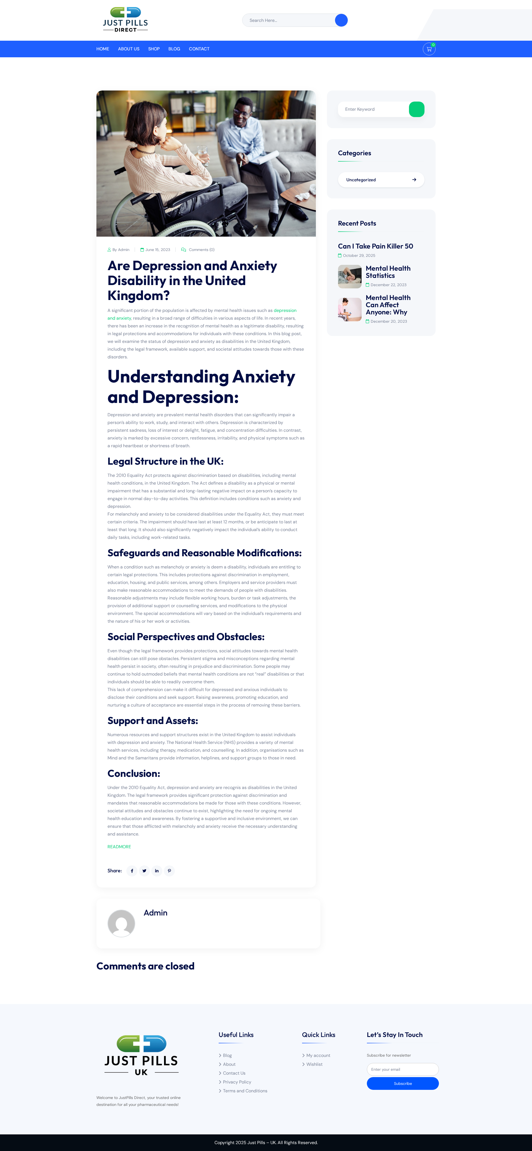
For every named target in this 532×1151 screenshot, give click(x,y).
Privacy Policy (237, 1082)
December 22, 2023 (388, 284)
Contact (199, 49)
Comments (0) (201, 249)
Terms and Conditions (245, 1091)
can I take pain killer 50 (375, 246)
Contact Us (234, 1073)
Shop (154, 49)
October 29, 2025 (359, 255)
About (229, 1064)
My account (318, 1055)
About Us (128, 49)
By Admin (120, 249)
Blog (174, 49)
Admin (156, 912)
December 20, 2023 (389, 321)
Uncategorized (361, 179)
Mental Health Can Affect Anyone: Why (388, 304)
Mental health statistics (388, 272)
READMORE (119, 847)
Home (102, 49)
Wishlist (314, 1064)
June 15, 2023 (157, 249)
